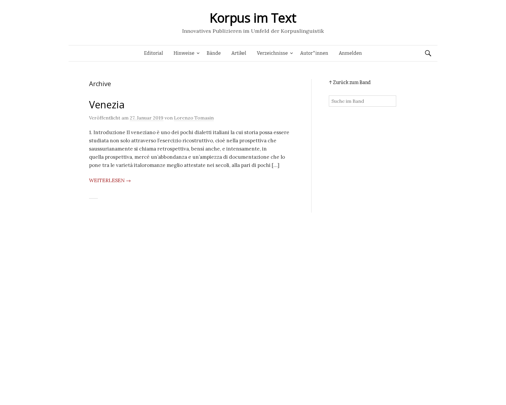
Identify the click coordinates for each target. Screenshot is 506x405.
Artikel (238, 53)
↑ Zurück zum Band (350, 82)
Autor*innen (314, 53)
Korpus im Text (253, 17)
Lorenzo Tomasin (194, 118)
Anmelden (350, 53)
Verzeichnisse (272, 53)
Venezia (107, 104)
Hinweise (184, 53)
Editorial (153, 53)
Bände (214, 53)
